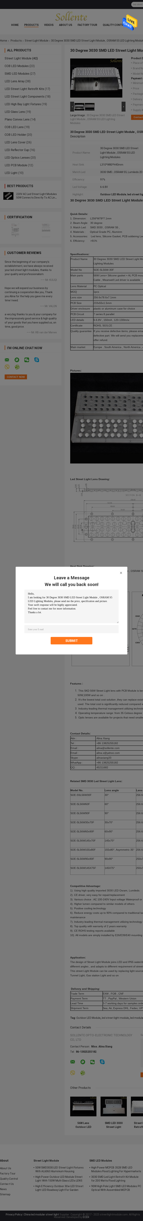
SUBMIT (71, 640)
